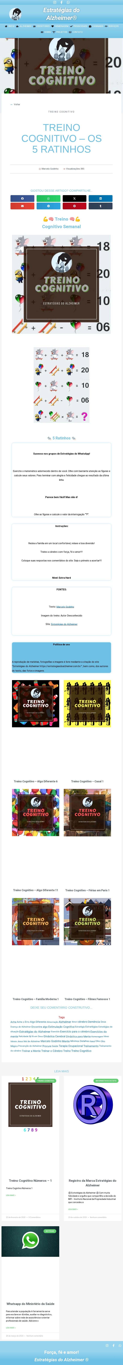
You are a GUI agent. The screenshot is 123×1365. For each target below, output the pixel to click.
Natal (92, 1041)
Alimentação (52, 1022)
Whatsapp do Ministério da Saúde (30, 1304)
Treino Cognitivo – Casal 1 (87, 781)
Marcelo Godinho (65, 606)
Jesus (20, 1041)
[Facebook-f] (61, 2)
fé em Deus (37, 1036)
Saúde (55, 1046)
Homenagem (97, 1036)
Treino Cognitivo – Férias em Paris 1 (87, 890)
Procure (46, 1046)
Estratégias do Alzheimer (64, 624)
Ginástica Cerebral (54, 1036)
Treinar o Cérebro (52, 1050)
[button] (22, 198)
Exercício (55, 1031)
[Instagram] (54, 2)
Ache (13, 1021)
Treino (67, 1050)
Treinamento (91, 1046)
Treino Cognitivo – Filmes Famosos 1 (87, 999)
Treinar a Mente (31, 1050)
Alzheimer (65, 1021)
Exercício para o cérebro (75, 1031)
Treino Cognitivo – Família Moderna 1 (36, 999)
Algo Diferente (38, 1021)
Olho (97, 1041)
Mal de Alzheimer (32, 1041)
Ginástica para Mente (78, 1036)
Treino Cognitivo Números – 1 (30, 1180)
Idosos (13, 1041)
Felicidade (23, 1036)
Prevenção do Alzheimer (30, 1046)
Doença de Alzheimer (20, 1027)
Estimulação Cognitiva (61, 1026)
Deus (103, 1021)
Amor (74, 1022)
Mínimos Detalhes (79, 1041)
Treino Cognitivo (61, 112)
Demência (94, 1021)
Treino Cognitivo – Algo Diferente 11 (35, 890)
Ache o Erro (23, 1021)
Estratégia (80, 1027)
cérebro (82, 1021)
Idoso (106, 1036)
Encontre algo (40, 1026)
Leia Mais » (11, 1195)
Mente (66, 1041)
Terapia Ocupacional (71, 1045)
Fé (30, 1036)
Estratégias (91, 1026)
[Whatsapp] (68, 2)
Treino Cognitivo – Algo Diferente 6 (35, 781)
